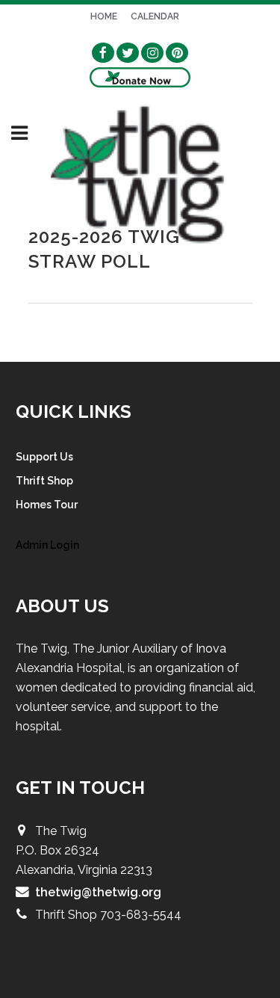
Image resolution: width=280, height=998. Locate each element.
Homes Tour (47, 505)
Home (103, 16)
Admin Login (47, 545)
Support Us (44, 457)
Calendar (155, 16)
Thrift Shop (44, 481)
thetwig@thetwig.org (98, 892)
